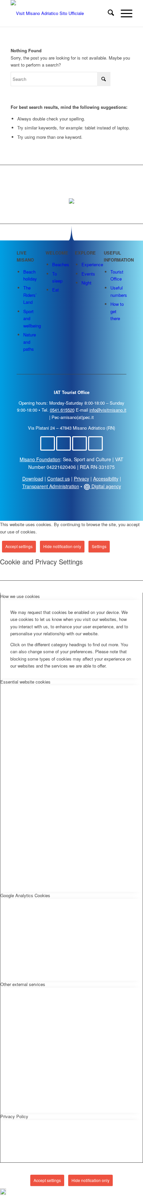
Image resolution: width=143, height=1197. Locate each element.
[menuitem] (107, 13)
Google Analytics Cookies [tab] (25, 895)
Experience (92, 264)
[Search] (107, 13)
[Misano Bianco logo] (59, 13)
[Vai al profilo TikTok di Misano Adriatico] (79, 443)
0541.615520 (62, 410)
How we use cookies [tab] (20, 596)
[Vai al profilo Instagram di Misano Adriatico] (63, 443)
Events (88, 274)
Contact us (58, 478)
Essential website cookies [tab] (25, 682)
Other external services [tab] (22, 984)
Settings (99, 546)
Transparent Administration (50, 486)
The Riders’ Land (30, 295)
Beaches (60, 264)
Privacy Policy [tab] (14, 1116)
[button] (71, 1192)
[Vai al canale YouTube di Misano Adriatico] (95, 443)
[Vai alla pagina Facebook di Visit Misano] (47, 443)
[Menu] (123, 13)
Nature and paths (29, 341)
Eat (55, 290)
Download (32, 478)
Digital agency (105, 486)
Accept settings (19, 546)
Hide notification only (62, 546)
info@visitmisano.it (107, 410)
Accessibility (105, 478)
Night (86, 283)
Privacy (81, 478)
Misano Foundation (40, 459)
